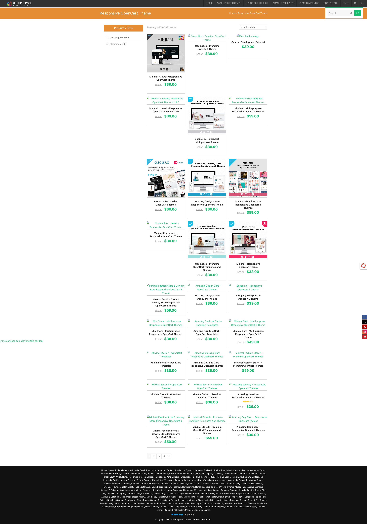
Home (232, 13)
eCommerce (118, 44)
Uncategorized (119, 37)
